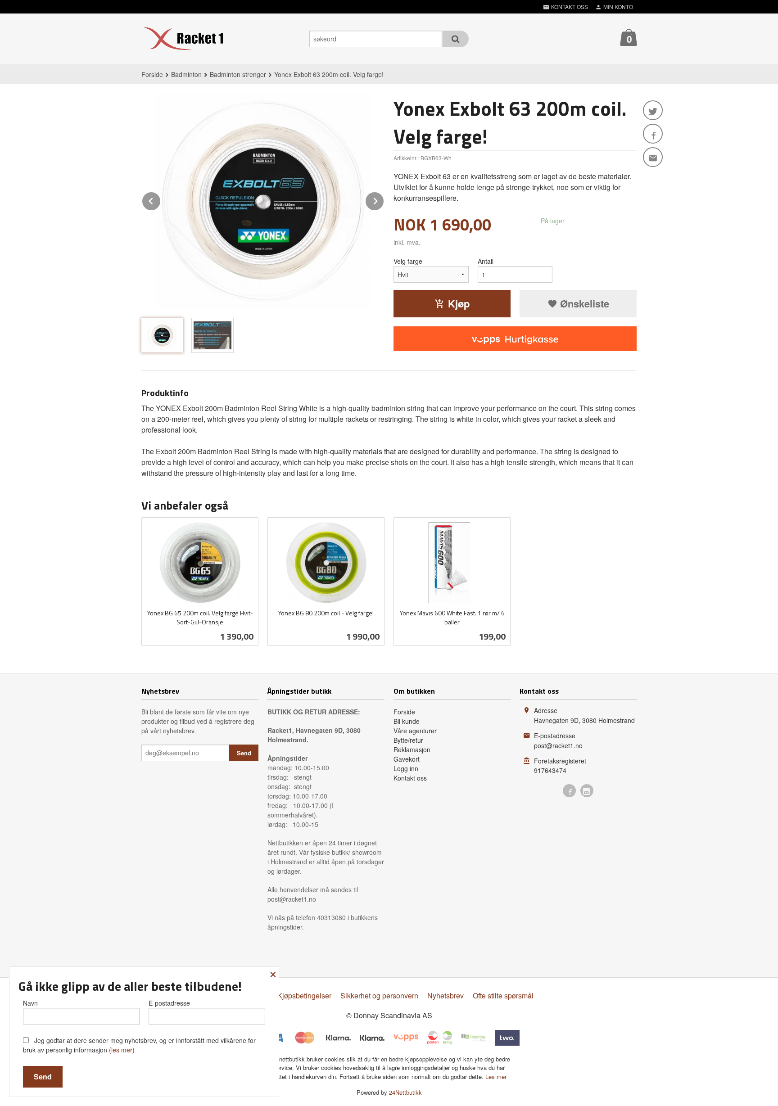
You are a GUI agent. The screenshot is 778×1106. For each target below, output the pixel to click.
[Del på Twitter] (653, 110)
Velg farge (408, 261)
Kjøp (459, 303)
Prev (160, 200)
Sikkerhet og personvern (379, 995)
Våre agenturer (415, 730)
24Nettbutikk (405, 1092)
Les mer (496, 1076)
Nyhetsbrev (445, 995)
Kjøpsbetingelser (304, 995)
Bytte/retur (408, 740)
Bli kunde (407, 721)
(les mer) (122, 1049)
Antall (485, 261)
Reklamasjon (412, 749)
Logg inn (406, 768)
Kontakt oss (410, 777)
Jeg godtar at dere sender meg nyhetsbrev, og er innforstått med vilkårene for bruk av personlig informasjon (139, 1045)
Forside (152, 74)
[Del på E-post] (653, 157)
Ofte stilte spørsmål (503, 995)
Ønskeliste (583, 303)
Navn (30, 1002)
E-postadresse (169, 1002)
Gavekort (407, 758)
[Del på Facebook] (653, 134)
